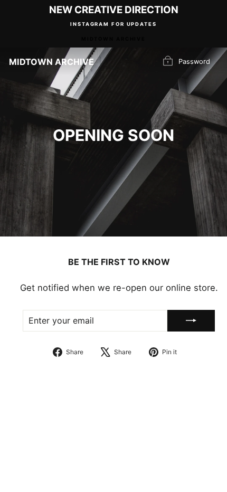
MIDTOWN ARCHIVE (113, 39)
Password (194, 61)
